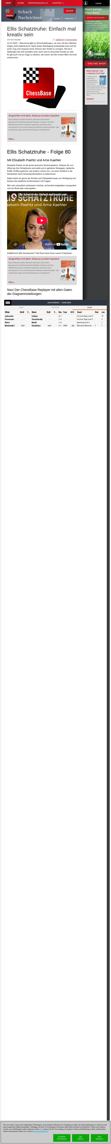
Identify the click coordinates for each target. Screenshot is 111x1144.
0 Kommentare (71, 40)
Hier (41, 1129)
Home (21, 3)
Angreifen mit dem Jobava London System (34, 115)
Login (98, 3)
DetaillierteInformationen (62, 1138)
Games (89, 307)
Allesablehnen (80, 1138)
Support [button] (57, 3)
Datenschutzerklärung (40, 1131)
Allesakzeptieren (99, 1138)
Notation (55, 307)
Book (21, 307)
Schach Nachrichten (30, 14)
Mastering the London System (95, 72)
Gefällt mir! (60, 40)
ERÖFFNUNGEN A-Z (38, 3)
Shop (8, 3)
